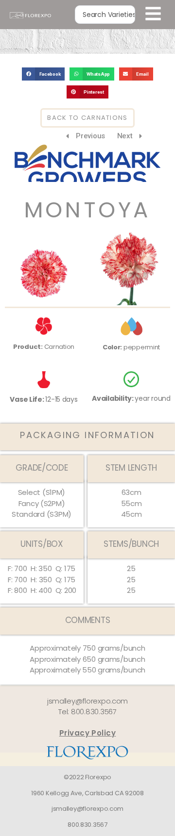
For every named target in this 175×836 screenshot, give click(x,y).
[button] (43, 74)
